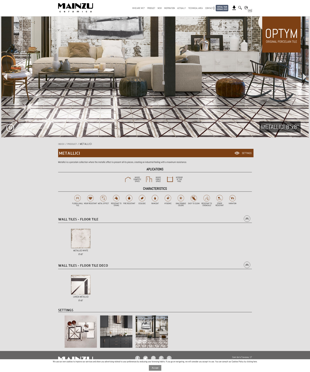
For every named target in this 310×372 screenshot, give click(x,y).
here (255, 361)
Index (61, 144)
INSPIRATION (169, 8)
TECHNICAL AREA (195, 8)
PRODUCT (151, 8)
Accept (155, 368)
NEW (160, 8)
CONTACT (209, 8)
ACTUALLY (181, 8)
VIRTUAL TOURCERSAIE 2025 (222, 8)
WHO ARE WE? (138, 8)
